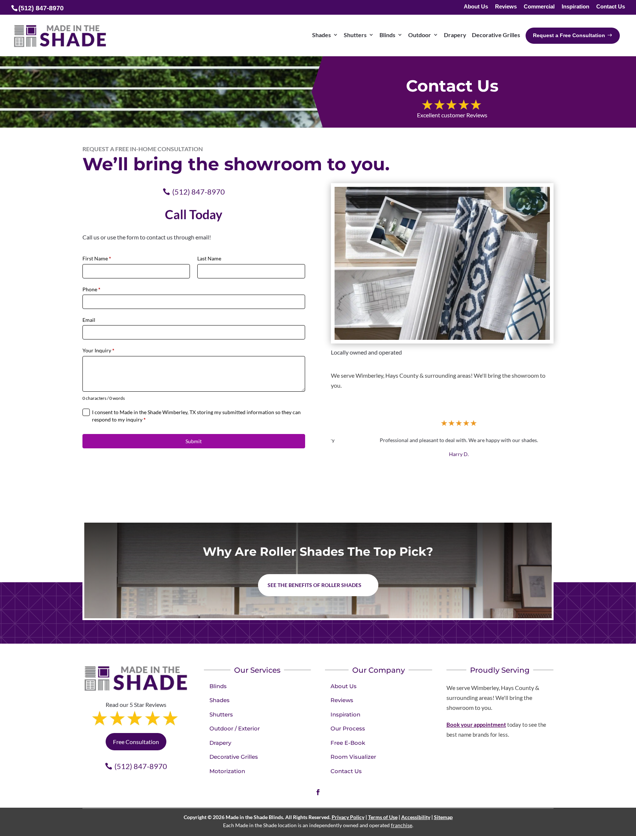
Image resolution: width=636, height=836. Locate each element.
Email (88, 320)
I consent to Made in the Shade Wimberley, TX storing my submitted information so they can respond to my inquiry (196, 416)
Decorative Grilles (233, 756)
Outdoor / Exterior (234, 728)
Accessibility (415, 817)
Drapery (220, 742)
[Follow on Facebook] (318, 792)
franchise (401, 825)
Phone (91, 289)
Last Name (209, 258)
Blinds (218, 686)
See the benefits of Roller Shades (314, 585)
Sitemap (443, 817)
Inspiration (575, 7)
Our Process (348, 728)
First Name (96, 258)
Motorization (227, 771)
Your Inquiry (98, 350)
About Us (476, 7)
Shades (219, 700)
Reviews (506, 7)
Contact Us (610, 7)
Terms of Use (383, 817)
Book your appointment (476, 724)
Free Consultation (136, 741)
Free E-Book (348, 742)
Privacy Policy (348, 817)
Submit (194, 441)
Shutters (221, 714)
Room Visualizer (353, 756)
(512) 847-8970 (198, 191)
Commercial (539, 7)
